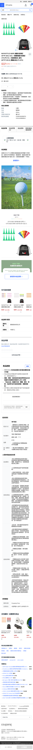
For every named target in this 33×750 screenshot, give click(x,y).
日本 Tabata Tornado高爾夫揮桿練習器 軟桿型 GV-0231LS (16, 666)
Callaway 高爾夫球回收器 (9, 689)
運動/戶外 (9, 14)
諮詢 (27, 366)
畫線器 (15, 648)
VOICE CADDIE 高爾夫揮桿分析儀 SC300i (13, 691)
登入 (21, 1)
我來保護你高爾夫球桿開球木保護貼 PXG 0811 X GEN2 (16, 684)
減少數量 (12, 86)
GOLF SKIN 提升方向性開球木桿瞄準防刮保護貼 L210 (15, 698)
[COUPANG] (6, 725)
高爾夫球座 (4, 19)
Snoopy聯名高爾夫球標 (8, 675)
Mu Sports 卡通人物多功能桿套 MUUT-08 (12, 680)
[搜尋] (30, 10)
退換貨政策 (4, 708)
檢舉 (26, 407)
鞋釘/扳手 (3, 653)
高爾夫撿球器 (27, 648)
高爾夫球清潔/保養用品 (15, 651)
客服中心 (30, 1)
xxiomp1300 (12, 660)
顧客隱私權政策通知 (23, 708)
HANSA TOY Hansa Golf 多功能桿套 (11, 693)
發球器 (3, 651)
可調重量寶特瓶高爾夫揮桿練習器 (11, 695)
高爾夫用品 (16, 14)
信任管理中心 (12, 708)
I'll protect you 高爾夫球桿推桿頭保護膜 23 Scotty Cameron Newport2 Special (16, 669)
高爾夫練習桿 (4, 660)
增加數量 (2, 86)
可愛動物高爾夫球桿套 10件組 (10, 671)
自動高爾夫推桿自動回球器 (9, 682)
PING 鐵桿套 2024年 (7, 677)
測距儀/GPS (4, 648)
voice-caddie (20, 660)
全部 (3, 10)
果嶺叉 (20, 648)
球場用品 (23, 14)
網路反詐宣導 (13, 713)
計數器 (24, 651)
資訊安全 (10, 710)
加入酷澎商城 (4, 713)
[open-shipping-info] (15, 74)
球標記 (10, 648)
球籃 (7, 651)
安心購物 (3, 710)
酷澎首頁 (3, 14)
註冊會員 (25, 1)
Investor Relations (12, 705)
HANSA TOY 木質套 (7, 673)
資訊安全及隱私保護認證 (20, 710)
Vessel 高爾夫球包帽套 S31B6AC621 (11, 686)
